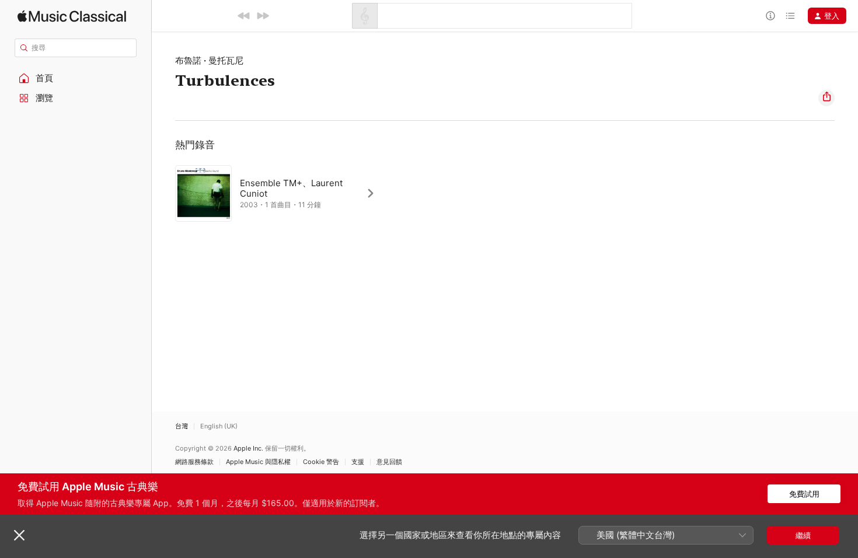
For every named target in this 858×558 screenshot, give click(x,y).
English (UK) (219, 426)
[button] (76, 78)
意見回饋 (389, 462)
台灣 (181, 426)
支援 (357, 462)
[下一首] (262, 15)
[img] (72, 16)
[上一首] (244, 15)
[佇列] (790, 16)
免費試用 (804, 493)
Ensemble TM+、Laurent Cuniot (291, 188)
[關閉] (19, 535)
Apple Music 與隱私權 (258, 462)
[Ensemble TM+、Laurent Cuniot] (281, 193)
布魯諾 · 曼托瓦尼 (209, 60)
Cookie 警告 (321, 462)
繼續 (803, 535)
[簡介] (770, 16)
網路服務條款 (194, 462)
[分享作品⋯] (826, 98)
